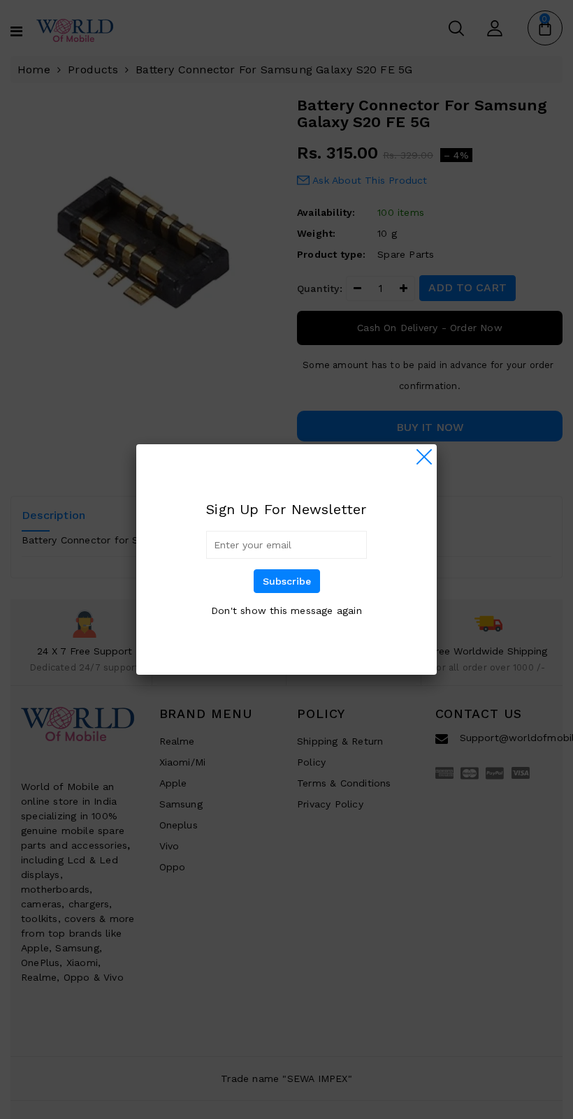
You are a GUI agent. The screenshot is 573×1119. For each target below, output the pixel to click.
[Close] (424, 456)
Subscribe (287, 581)
